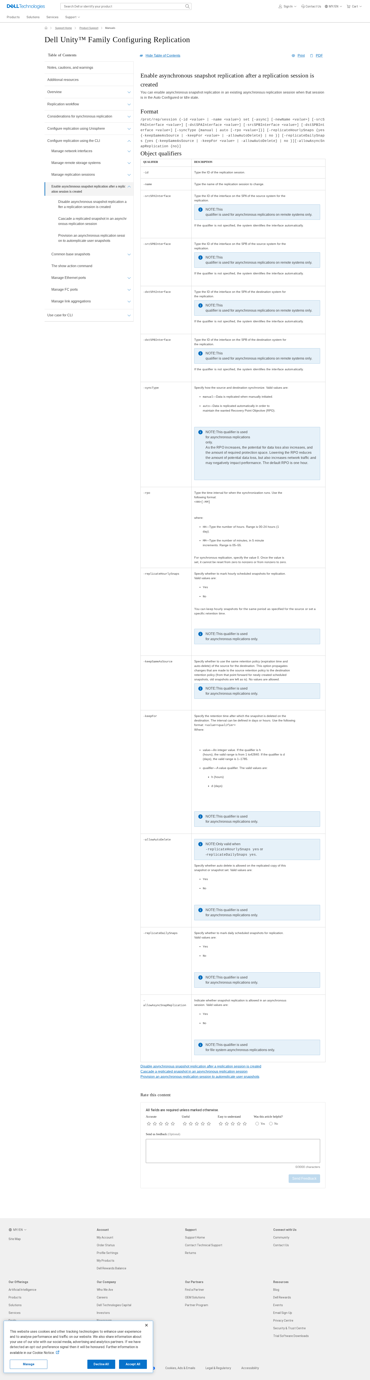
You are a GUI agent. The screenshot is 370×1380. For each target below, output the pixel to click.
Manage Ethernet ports (68, 278)
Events (278, 1305)
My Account (105, 1237)
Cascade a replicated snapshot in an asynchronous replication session (92, 221)
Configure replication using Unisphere (76, 128)
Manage (28, 1364)
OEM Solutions (195, 1297)
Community (281, 1237)
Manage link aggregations (71, 301)
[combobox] (125, 6)
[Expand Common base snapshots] (129, 254)
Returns (190, 1253)
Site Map (15, 1239)
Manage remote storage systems (76, 163)
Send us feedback (163, 1134)
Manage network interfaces (71, 151)
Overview (54, 92)
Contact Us (281, 1245)
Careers (102, 1297)
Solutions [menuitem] (33, 17)
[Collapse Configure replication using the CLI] (129, 140)
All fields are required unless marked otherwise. (182, 1110)
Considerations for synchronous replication (79, 116)
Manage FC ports (64, 289)
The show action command (71, 266)
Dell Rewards (282, 1297)
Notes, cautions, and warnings (70, 67)
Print (301, 55)
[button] (288, 6)
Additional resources (63, 80)
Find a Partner (194, 1289)
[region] (233, 567)
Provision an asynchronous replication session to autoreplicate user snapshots (91, 238)
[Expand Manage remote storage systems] (129, 162)
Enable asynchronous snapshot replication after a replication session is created (88, 188)
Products (15, 1297)
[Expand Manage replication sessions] (129, 174)
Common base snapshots (70, 254)
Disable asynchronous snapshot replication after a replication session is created (92, 204)
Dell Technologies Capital (114, 1305)
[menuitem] (73, 17)
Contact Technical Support (203, 1245)
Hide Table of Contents (163, 55)
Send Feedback (304, 1178)
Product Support (88, 28)
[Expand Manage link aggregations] (129, 301)
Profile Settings (107, 1253)
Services (15, 1313)
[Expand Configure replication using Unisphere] (129, 128)
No (276, 1123)
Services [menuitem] (52, 17)
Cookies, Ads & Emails (180, 1368)
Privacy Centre (283, 1320)
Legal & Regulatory (218, 1368)
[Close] (146, 1325)
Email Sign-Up (282, 1313)
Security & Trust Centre (289, 1328)
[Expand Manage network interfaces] (129, 151)
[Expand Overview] (129, 92)
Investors (103, 1313)
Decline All (101, 1364)
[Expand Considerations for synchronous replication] (129, 116)
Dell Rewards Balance (111, 1268)
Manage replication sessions (73, 174)
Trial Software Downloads (291, 1336)
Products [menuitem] (13, 17)
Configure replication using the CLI (73, 141)
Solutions (15, 1305)
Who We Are (105, 1289)
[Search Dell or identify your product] (187, 6)
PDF (319, 55)
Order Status (106, 1245)
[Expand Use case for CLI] (129, 315)
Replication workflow (63, 104)
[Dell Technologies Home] (26, 6)
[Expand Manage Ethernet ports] (129, 277)
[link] (311, 6)
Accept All (133, 1364)
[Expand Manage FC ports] (129, 289)
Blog (276, 1289)
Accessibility (250, 1368)
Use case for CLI (60, 315)
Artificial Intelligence (22, 1289)
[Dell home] (46, 28)
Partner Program (196, 1305)
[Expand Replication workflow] (129, 104)
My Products (105, 1260)
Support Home (63, 28)
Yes (263, 1123)
